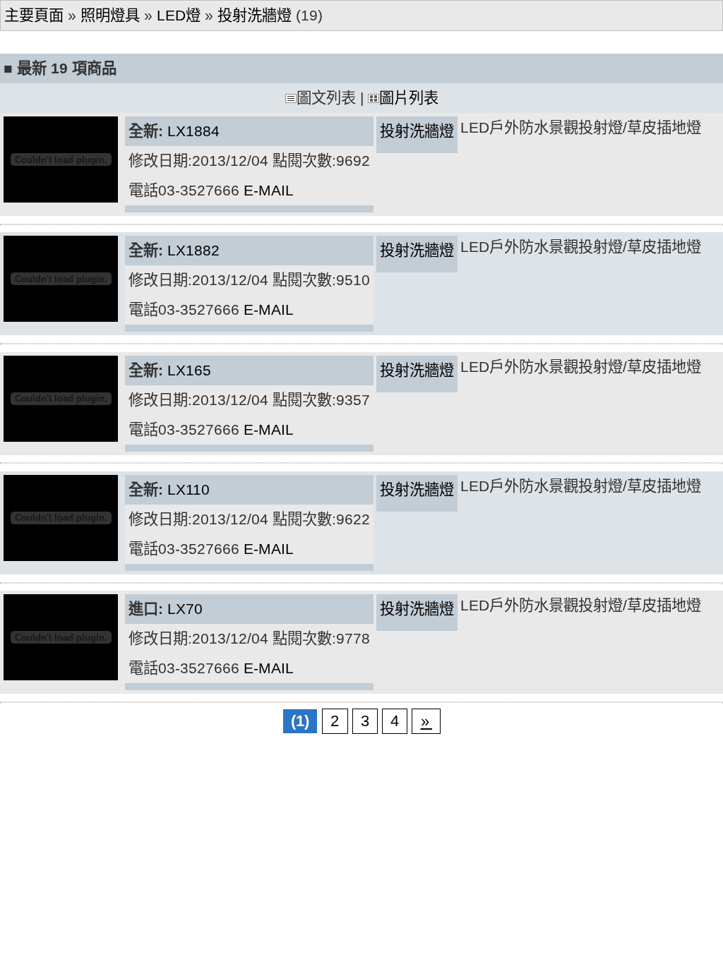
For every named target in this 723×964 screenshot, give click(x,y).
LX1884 (193, 131)
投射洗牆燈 (254, 15)
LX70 (185, 609)
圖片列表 (408, 98)
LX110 (188, 489)
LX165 (189, 370)
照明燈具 (110, 15)
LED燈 (179, 15)
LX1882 (193, 250)
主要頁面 (34, 15)
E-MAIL (269, 190)
